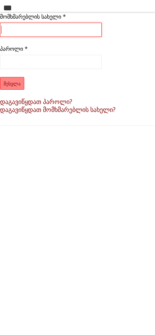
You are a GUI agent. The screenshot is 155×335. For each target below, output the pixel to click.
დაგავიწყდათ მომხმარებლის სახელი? (58, 109)
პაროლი (14, 48)
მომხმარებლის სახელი (33, 16)
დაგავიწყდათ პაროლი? (36, 101)
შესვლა (12, 83)
